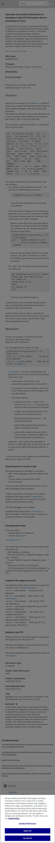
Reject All (27, 831)
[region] (27, 819)
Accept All (27, 838)
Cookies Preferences (27, 823)
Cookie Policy (14, 818)
